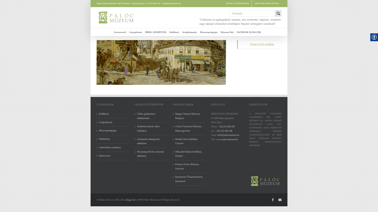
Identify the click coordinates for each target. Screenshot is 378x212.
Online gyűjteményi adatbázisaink (146, 116)
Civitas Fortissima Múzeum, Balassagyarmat (188, 128)
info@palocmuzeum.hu (171, 3)
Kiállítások (104, 113)
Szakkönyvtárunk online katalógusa (148, 128)
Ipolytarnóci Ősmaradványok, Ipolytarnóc (189, 179)
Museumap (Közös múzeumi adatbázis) (150, 153)
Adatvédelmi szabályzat (110, 147)
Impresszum (104, 155)
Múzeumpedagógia (108, 130)
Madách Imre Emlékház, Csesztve (186, 141)
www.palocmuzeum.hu (227, 139)
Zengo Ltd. (131, 199)
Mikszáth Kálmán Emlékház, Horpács (188, 153)
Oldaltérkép (104, 139)
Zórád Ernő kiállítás (262, 44)
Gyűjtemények (105, 122)
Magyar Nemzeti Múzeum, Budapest (187, 116)
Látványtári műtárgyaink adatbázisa (148, 141)
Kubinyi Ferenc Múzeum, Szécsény (187, 166)
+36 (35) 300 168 (226, 126)
